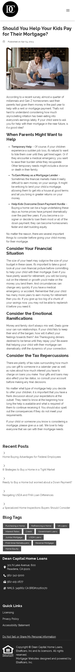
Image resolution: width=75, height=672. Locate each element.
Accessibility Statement (16, 625)
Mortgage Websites (28, 658)
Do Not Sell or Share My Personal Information (29, 636)
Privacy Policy (11, 618)
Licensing (8, 612)
